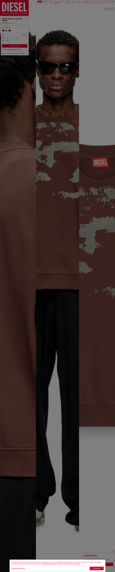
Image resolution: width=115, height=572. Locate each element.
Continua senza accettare (18, 568)
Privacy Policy (68, 564)
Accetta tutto (96, 568)
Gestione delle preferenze (48, 564)
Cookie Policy (76, 564)
